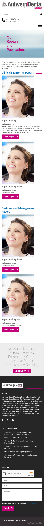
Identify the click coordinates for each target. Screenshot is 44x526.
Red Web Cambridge (34, 523)
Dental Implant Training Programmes (18, 452)
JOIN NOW (20, 371)
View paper (9, 137)
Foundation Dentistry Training (15, 437)
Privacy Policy (31, 503)
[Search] (41, 14)
